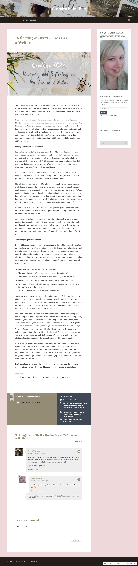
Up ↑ (129, 561)
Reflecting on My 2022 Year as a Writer (41, 40)
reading (80, 405)
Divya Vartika (34, 451)
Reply (78, 451)
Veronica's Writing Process (72, 400)
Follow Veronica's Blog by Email (111, 97)
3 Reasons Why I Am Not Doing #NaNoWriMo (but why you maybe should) (73, 414)
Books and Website (28, 20)
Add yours (77, 442)
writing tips (81, 407)
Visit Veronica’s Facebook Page (111, 130)
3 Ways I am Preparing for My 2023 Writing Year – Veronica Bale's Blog (53, 497)
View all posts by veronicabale (30, 402)
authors (65, 403)
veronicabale (36, 478)
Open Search (129, 20)
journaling (83, 403)
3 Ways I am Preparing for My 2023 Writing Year (74, 420)
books (77, 403)
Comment (76, 540)
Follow (103, 112)
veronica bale (67, 407)
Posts (11, 20)
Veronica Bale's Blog (69, 8)
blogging (72, 403)
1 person (36, 469)
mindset (65, 405)
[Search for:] (114, 143)
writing (74, 407)
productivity (73, 405)
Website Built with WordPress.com (22, 561)
